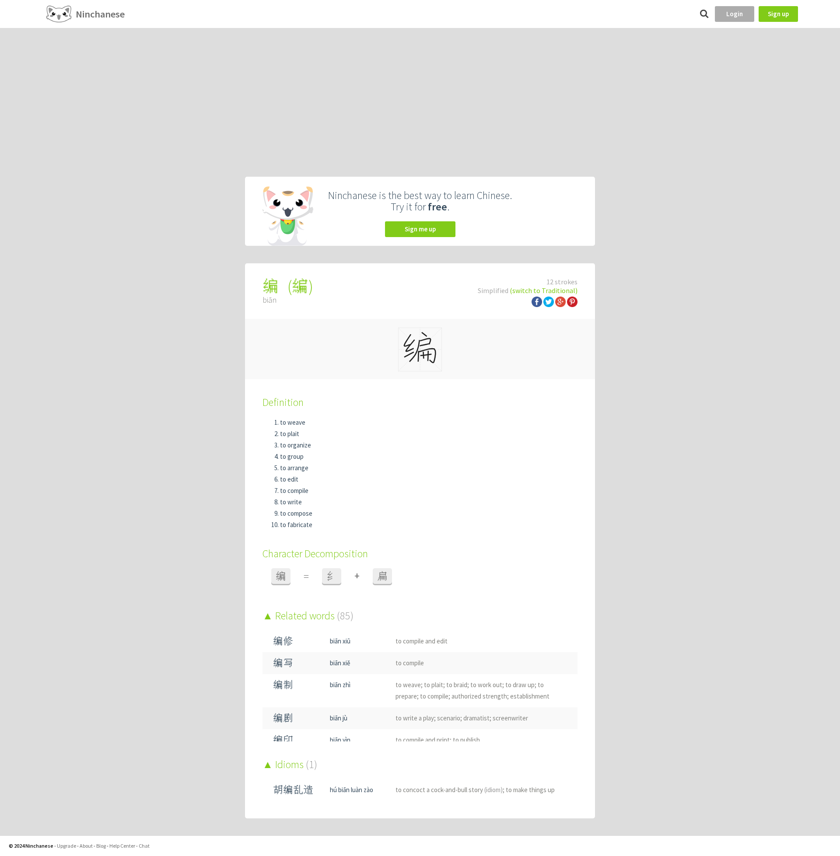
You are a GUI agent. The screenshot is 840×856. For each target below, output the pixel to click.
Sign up (778, 14)
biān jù (338, 718)
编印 (283, 740)
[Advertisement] (420, 93)
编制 (283, 685)
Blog (101, 845)
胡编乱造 (293, 790)
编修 (283, 641)
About (86, 845)
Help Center (122, 845)
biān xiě (340, 663)
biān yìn (340, 740)
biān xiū (340, 641)
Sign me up (420, 229)
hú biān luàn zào (351, 790)
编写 (283, 663)
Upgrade (66, 845)
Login (734, 14)
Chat (144, 845)
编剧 (283, 718)
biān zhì (340, 685)
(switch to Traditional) (544, 290)
